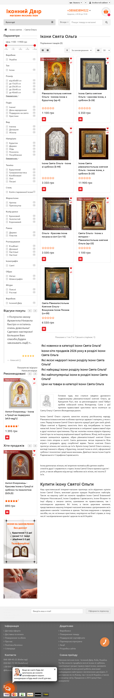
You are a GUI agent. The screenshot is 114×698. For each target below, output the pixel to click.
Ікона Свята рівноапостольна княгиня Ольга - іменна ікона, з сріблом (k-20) (93, 168)
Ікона (22, 70)
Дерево (22, 146)
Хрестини (22, 116)
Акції (62, 645)
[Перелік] (47, 50)
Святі (22, 265)
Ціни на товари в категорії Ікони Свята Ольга (72, 384)
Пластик (22, 235)
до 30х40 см (22, 89)
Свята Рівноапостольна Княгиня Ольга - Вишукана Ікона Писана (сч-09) (55, 308)
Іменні (22, 107)
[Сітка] (42, 50)
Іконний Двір (22, 303)
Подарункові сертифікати (72, 638)
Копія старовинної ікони (22, 192)
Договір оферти (12, 631)
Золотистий (22, 219)
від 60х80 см (22, 80)
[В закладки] (34, 379)
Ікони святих (16, 29)
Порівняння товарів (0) (51, 43)
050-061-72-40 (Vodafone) (16, 663)
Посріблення (22, 155)
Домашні (22, 249)
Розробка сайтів (68, 648)
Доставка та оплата (14, 634)
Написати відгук (29, 370)
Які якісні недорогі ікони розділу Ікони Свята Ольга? (72, 362)
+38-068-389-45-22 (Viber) (16, 666)
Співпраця (10, 648)
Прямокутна (22, 205)
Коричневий (22, 222)
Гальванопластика (22, 172)
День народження (22, 110)
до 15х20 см (22, 83)
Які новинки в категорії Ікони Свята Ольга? (71, 345)
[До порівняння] (34, 383)
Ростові (22, 292)
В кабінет (22, 246)
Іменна (22, 126)
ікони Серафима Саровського (78, 498)
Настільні (22, 252)
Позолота (22, 152)
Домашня (22, 129)
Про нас (9, 641)
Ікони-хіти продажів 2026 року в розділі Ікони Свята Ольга (73, 353)
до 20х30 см (22, 86)
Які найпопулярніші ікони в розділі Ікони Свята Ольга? (74, 377)
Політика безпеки (13, 645)
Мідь (22, 149)
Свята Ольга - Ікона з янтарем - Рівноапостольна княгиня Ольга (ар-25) (93, 238)
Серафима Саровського (66, 455)
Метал (22, 276)
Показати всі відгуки (27, 367)
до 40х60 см (22, 92)
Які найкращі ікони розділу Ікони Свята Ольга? (74, 369)
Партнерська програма (71, 641)
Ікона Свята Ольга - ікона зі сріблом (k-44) (56, 165)
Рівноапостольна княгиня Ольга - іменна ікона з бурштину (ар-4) (56, 97)
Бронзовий (22, 216)
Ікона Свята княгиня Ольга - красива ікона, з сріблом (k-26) (92, 97)
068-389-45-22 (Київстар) (16, 659)
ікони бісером (101, 498)
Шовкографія (22, 279)
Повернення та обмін (15, 638)
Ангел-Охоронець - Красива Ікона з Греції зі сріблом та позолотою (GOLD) (19, 488)
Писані (22, 181)
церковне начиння (100, 504)
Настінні (22, 255)
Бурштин (22, 143)
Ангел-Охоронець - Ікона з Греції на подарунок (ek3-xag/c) (19, 415)
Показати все (12, 96)
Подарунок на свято (22, 113)
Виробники (65, 631)
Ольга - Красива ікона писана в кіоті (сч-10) (54, 235)
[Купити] (7, 437)
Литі (22, 178)
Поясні (22, 289)
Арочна (22, 202)
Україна (22, 59)
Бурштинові (22, 169)
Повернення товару (69, 634)
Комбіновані (22, 175)
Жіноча (22, 132)
